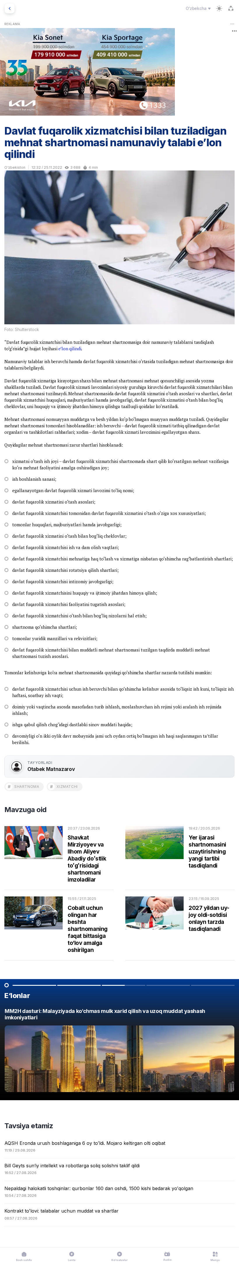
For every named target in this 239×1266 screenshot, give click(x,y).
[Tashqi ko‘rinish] (219, 8)
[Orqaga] (10, 8)
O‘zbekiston (14, 167)
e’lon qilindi (69, 348)
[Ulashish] (230, 8)
